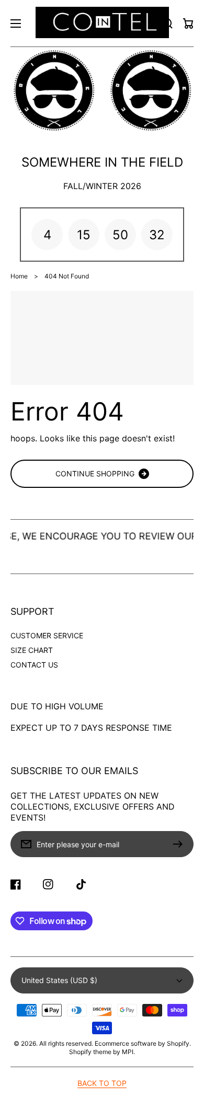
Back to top (102, 1083)
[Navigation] (15, 23)
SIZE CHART (31, 650)
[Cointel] (102, 23)
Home (19, 276)
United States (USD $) (59, 980)
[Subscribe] (180, 844)
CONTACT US (34, 664)
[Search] (167, 23)
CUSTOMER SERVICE (46, 635)
